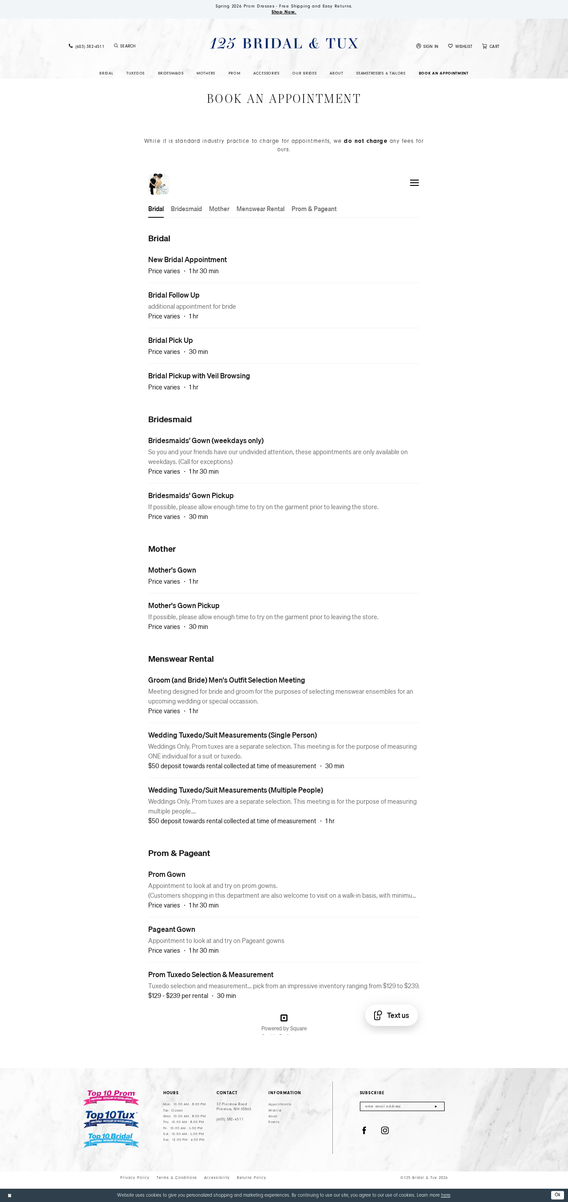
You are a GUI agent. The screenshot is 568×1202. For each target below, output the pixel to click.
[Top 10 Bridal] (111, 1140)
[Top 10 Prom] (111, 1097)
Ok (558, 1195)
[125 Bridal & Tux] (283, 43)
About (273, 1116)
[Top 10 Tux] (111, 1120)
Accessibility (217, 1177)
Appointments (280, 1104)
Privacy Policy (135, 1177)
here (445, 1195)
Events (273, 1122)
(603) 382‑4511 (230, 1119)
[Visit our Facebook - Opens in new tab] (364, 1130)
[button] (427, 46)
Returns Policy (251, 1177)
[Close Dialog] (9, 1195)
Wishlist (275, 1110)
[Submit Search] (116, 46)
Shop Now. (284, 12)
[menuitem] (86, 46)
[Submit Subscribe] (436, 1106)
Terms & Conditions (177, 1177)
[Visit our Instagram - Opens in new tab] (385, 1130)
